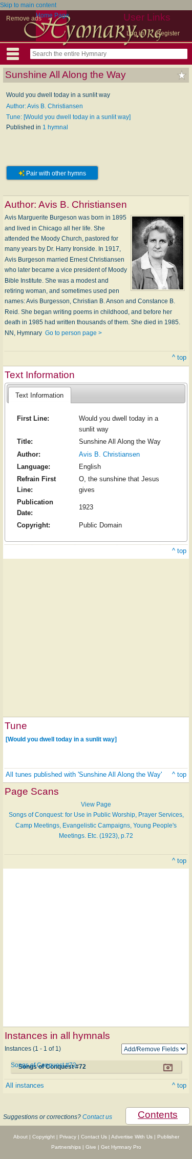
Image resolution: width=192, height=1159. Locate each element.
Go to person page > (73, 333)
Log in (135, 33)
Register (168, 33)
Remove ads (23, 18)
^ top (179, 357)
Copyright (43, 1137)
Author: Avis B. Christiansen (44, 106)
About (20, 1137)
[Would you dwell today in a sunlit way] (61, 738)
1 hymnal (55, 127)
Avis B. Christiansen (109, 454)
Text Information (39, 395)
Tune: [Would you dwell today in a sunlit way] (68, 117)
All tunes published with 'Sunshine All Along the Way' (84, 774)
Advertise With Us (132, 1137)
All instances (25, 1085)
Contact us (97, 1117)
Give (91, 1147)
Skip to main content (28, 5)
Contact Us (94, 1137)
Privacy (67, 1137)
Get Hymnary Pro (121, 1147)
